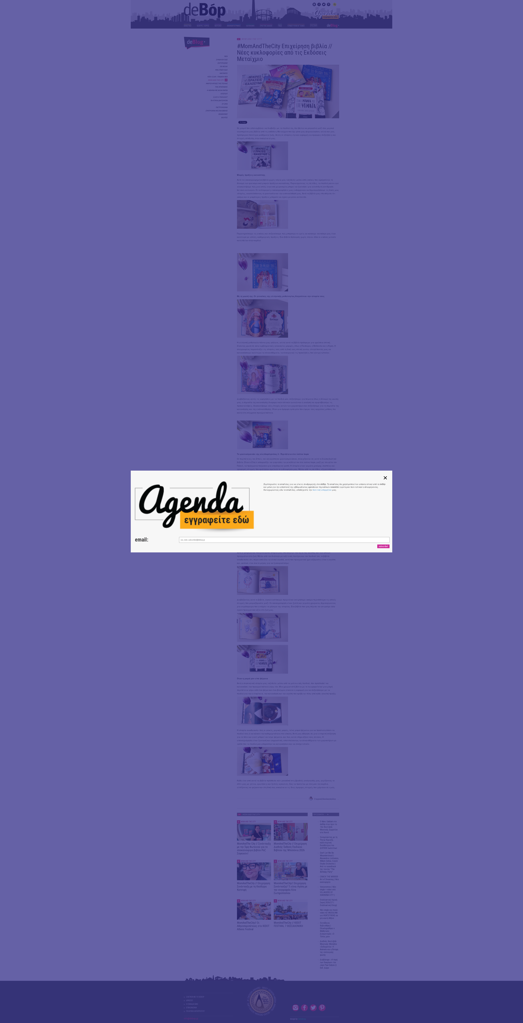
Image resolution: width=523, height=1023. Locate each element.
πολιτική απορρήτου (322, 489)
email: (141, 539)
